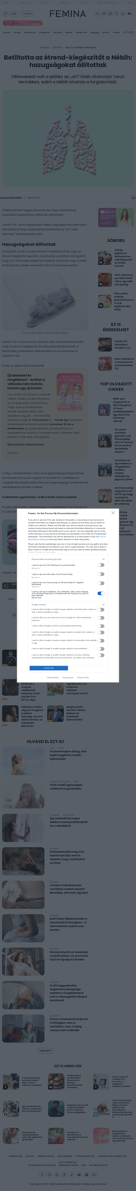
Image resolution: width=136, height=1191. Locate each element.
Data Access (68, 677)
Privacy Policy (83, 677)
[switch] (100, 565)
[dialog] (68, 595)
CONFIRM (49, 668)
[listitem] (68, 559)
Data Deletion (53, 677)
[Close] (113, 513)
